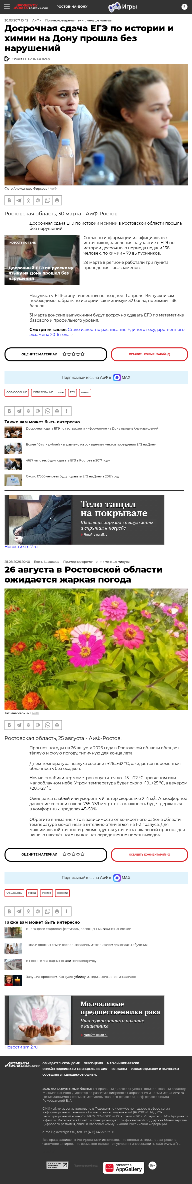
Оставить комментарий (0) (149, 354)
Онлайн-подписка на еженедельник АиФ (75, 1069)
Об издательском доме (61, 1063)
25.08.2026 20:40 (17, 562)
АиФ (53, 188)
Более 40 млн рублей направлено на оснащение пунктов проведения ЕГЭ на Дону (91, 444)
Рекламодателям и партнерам (155, 1069)
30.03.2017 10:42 (16, 20)
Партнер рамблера (86, 1165)
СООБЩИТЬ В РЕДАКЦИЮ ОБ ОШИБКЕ (69, 1074)
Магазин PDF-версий (123, 1063)
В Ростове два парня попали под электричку (61, 961)
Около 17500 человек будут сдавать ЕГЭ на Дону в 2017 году (73, 476)
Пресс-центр (93, 1063)
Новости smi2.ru (21, 546)
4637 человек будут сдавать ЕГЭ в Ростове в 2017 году (68, 460)
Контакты (119, 1069)
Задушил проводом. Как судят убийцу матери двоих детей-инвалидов (81, 977)
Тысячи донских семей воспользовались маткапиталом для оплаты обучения (87, 945)
